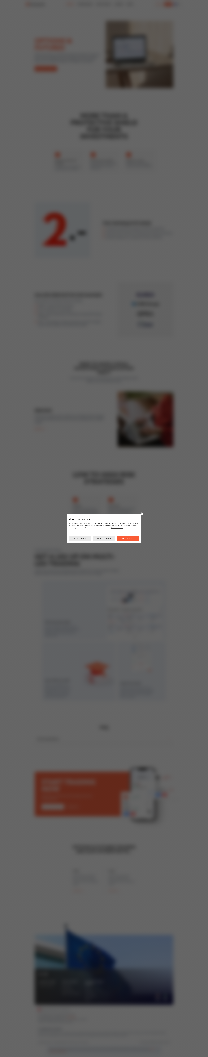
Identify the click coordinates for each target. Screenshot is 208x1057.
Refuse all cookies (80, 538)
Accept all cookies (128, 538)
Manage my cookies (104, 538)
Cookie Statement (117, 528)
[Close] (142, 513)
